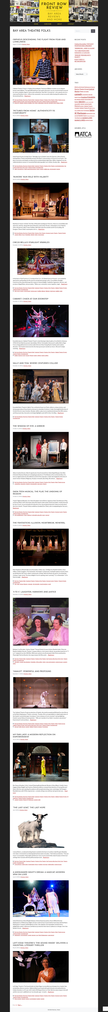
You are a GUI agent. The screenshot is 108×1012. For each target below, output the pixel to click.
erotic (23, 355)
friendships (27, 234)
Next (20, 1005)
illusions (25, 584)
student (38, 998)
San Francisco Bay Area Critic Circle (33, 101)
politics (79, 110)
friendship (33, 662)
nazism (35, 355)
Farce (23, 234)
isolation (41, 864)
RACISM (46, 103)
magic (61, 291)
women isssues (59, 662)
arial (15, 291)
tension (58, 169)
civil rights (17, 662)
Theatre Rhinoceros (90, 115)
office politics (39, 662)
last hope (45, 864)
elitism (20, 234)
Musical (31, 355)
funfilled (39, 291)
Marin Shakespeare (43, 935)
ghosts (23, 726)
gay (75, 99)
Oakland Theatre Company (35, 726)
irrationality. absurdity (37, 515)
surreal (76, 115)
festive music (34, 291)
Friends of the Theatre (49, 100)
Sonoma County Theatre (52, 233)
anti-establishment (19, 515)
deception (23, 484)
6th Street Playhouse (84, 87)
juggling (57, 291)
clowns (21, 291)
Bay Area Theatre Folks (28, 100)
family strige (25, 864)
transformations (44, 584)
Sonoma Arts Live (90, 113)
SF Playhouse (30, 799)
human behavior (88, 99)
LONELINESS (41, 103)
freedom (21, 799)
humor (38, 169)
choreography (24, 935)
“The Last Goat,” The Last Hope (29, 808)
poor (82, 110)
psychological (33, 998)
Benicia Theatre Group (81, 89)
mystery (27, 998)
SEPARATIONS (52, 103)
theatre (45, 484)
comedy (16, 234)
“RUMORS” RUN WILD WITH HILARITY (30, 177)
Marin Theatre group (60, 100)
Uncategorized (53, 101)
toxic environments (50, 662)
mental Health (88, 104)
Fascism (27, 355)
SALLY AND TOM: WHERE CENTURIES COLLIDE (35, 363)
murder (27, 726)
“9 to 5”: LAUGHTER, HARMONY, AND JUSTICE (34, 592)
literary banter (18, 998)
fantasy (21, 584)
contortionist (27, 291)
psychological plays (59, 166)
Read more (28, 96)
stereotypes (41, 234)
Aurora (93, 87)
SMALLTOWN (59, 103)
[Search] (93, 31)
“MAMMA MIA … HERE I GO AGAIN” (85, 48)
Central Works (18, 864)
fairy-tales (17, 584)
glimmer (43, 291)
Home (36, 24)
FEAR (36, 103)
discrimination (27, 662)
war (81, 118)
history (36, 864)
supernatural (51, 935)
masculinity (77, 104)
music (43, 515)
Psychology (45, 726)
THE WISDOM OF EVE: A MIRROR (29, 426)
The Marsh (77, 118)
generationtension (31, 169)
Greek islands (31, 864)
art (90, 87)
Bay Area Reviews (19, 100)
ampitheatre (17, 935)
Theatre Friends (46, 101)
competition (17, 484)
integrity (28, 484)
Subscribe (47, 24)
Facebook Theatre (39, 100)
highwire (48, 291)
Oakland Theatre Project (19, 101)
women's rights (80, 120)
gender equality (80, 99)
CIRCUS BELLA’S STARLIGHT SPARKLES (31, 242)
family (25, 169)
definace (29, 515)
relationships (51, 864)
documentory (20, 169)
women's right (37, 799)
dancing (20, 355)
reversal (47, 515)
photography (53, 169)
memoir (41, 169)
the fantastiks (36, 584)
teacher (42, 998)
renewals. (30, 584)
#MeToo (77, 87)
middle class (46, 169)
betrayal (16, 726)
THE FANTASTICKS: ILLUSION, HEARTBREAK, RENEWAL (39, 523)
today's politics (44, 355)
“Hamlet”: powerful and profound (32, 671)
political (39, 355)
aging (16, 169)
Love (37, 935)
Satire (36, 234)
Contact (71, 24)
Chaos (25, 515)
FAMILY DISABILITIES (29, 103)
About (59, 24)
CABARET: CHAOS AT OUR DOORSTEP (30, 299)
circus (18, 291)
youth (49, 584)
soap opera (39, 484)
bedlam (16, 355)
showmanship (33, 484)
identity (32, 234)
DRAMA (21, 103)
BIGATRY (17, 103)
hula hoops (52, 291)
